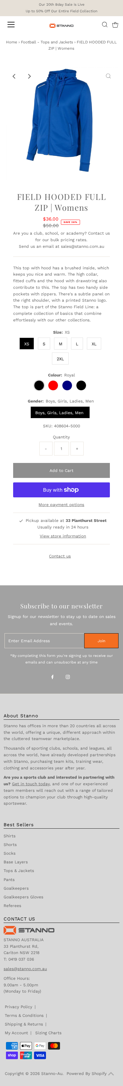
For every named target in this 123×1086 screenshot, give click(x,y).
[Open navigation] (17, 24)
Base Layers (16, 861)
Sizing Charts (48, 1032)
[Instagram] (67, 677)
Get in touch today (31, 783)
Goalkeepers (16, 888)
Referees (12, 905)
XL (94, 343)
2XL (60, 358)
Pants (9, 879)
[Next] (29, 76)
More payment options (61, 504)
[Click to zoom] (108, 76)
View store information (63, 536)
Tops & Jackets (19, 870)
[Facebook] (52, 677)
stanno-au (51, 1073)
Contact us (99, 233)
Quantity (61, 437)
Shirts (10, 835)
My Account (16, 1032)
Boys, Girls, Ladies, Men (60, 412)
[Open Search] (104, 25)
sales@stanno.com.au (82, 246)
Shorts (10, 844)
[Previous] (14, 76)
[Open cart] (115, 24)
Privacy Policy (18, 1006)
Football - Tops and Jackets (47, 42)
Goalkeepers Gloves (23, 896)
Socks (10, 853)
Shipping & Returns (24, 1024)
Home (11, 42)
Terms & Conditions (24, 1015)
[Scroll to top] (111, 1074)
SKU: (48, 425)
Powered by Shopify (87, 1073)
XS (26, 343)
